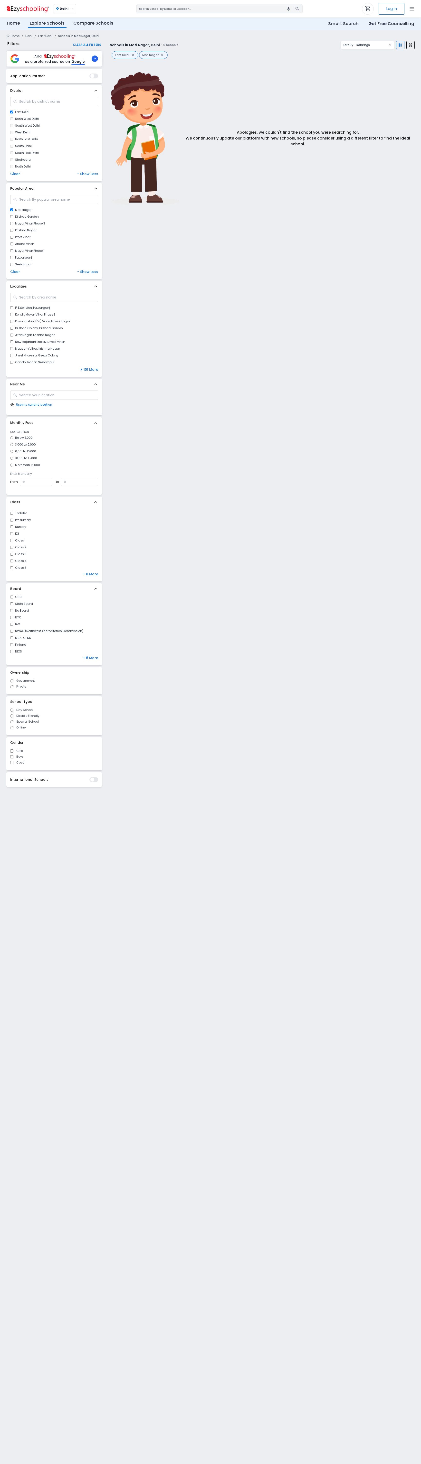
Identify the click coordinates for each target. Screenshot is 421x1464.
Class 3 (20, 554)
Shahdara (23, 160)
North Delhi (23, 166)
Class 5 (21, 568)
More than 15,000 (27, 465)
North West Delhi (27, 119)
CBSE (19, 597)
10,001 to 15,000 (26, 458)
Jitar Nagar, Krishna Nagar (35, 335)
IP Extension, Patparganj (32, 308)
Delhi (28, 36)
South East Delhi (27, 153)
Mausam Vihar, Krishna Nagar (37, 349)
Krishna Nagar (26, 230)
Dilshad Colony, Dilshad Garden (39, 328)
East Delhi (45, 36)
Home (13, 23)
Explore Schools (47, 23)
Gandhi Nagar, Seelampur (34, 362)
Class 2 (20, 547)
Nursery (20, 527)
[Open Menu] (411, 9)
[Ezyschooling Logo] (27, 9)
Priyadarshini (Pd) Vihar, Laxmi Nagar (42, 321)
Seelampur (23, 264)
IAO (17, 624)
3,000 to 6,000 (25, 445)
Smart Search (343, 24)
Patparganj (23, 258)
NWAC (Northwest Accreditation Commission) (49, 631)
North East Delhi (26, 139)
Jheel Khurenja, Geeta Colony (36, 355)
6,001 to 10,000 (25, 451)
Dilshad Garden (27, 217)
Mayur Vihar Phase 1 (29, 251)
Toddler (21, 513)
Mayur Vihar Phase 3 (30, 223)
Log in (391, 8)
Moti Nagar (23, 210)
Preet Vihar (22, 237)
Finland (20, 645)
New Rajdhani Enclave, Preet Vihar (40, 342)
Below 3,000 (24, 438)
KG (17, 534)
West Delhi (22, 132)
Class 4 (21, 561)
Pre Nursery (23, 520)
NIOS (18, 651)
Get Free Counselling (391, 24)
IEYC (18, 617)
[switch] (93, 76)
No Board (22, 611)
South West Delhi (27, 126)
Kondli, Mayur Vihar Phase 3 (35, 315)
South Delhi (23, 146)
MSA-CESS (23, 638)
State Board (24, 604)
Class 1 (20, 540)
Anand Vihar (24, 244)
